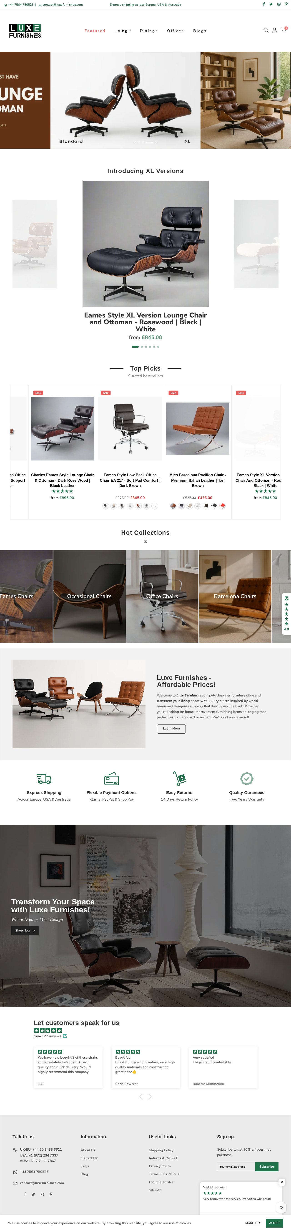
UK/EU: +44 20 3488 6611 (40, 1149)
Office (174, 30)
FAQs (85, 1166)
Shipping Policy (161, 1150)
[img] (148, 1030)
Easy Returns (179, 792)
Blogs (200, 30)
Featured (95, 30)
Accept (274, 1223)
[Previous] (18, 267)
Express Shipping (44, 792)
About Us (88, 1150)
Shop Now (22, 930)
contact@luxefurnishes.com (62, 5)
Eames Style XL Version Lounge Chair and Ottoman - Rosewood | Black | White (145, 322)
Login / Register (161, 1182)
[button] (286, 614)
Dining (147, 30)
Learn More (171, 728)
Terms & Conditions (164, 1174)
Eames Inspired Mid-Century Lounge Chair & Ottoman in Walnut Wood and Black (234, 480)
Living (120, 30)
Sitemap (155, 1190)
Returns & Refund (163, 1158)
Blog (84, 1174)
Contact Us (89, 1158)
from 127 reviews (47, 1036)
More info (253, 1223)
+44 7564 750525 (20, 5)
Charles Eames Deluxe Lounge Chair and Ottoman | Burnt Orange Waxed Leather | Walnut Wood (99, 480)
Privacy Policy (160, 1166)
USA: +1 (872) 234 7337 (38, 1155)
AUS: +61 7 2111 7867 (37, 1161)
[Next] (273, 267)
